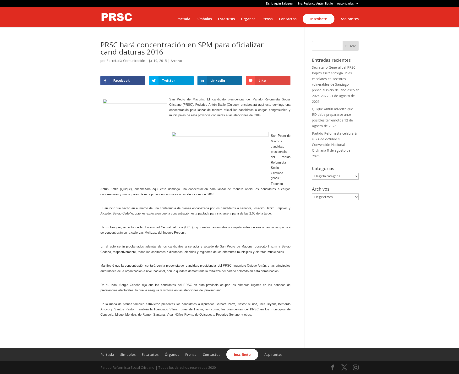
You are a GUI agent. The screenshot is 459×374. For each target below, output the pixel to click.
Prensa (267, 19)
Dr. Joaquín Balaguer (280, 4)
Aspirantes (350, 19)
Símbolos (204, 19)
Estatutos (226, 19)
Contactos (287, 19)
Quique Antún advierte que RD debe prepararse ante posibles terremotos (332, 115)
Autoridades (345, 4)
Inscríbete (318, 18)
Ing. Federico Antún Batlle (315, 4)
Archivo (176, 60)
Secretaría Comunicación (126, 60)
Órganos (248, 19)
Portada (183, 19)
